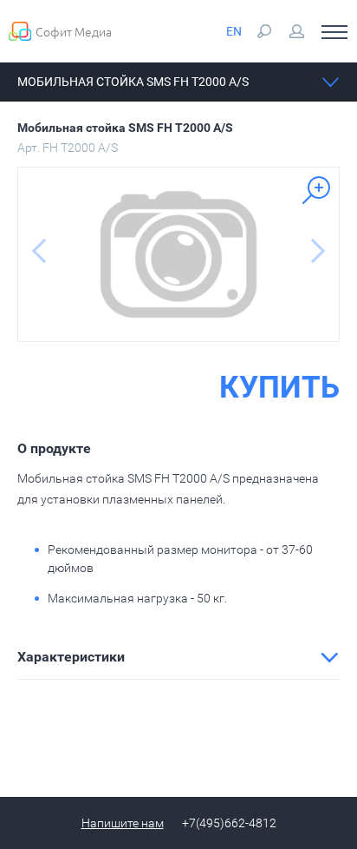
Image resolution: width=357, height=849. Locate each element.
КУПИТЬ (279, 388)
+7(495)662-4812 (229, 823)
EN (234, 31)
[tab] (178, 657)
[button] (178, 657)
